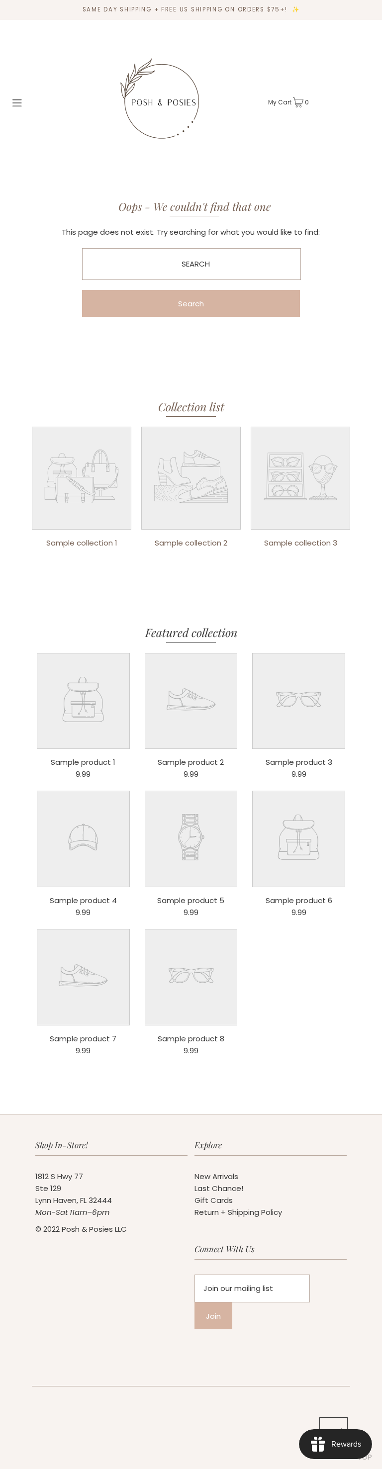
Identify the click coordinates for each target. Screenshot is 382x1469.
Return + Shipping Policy (238, 1212)
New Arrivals (216, 1176)
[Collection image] (81, 522)
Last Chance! (218, 1188)
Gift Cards (213, 1200)
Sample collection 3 (300, 543)
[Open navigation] (31, 102)
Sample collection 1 (81, 543)
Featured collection (191, 632)
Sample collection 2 (191, 543)
